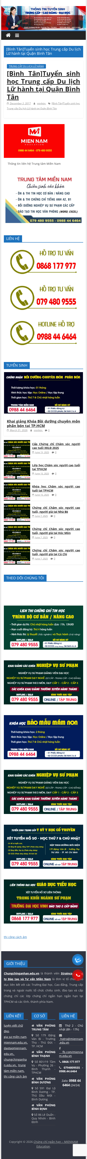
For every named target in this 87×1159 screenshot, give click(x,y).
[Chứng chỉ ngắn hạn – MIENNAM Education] (43, 8)
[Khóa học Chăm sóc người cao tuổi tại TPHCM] (17, 485)
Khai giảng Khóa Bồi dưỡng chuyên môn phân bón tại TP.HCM (43, 423)
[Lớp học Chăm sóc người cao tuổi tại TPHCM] (17, 463)
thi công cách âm (15, 937)
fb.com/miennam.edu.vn (71, 1054)
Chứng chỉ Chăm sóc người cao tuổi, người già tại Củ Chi (56, 552)
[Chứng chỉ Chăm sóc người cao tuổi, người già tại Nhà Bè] (17, 506)
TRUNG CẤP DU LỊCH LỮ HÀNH (26, 66)
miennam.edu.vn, (16, 1042)
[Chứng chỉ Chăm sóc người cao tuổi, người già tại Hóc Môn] (17, 527)
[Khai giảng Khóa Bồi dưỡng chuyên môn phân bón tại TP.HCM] (43, 374)
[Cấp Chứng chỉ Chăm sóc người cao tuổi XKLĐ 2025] (17, 442)
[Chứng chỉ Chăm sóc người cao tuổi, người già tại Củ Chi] (17, 548)
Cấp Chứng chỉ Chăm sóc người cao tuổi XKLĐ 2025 (56, 446)
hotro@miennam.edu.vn (71, 1040)
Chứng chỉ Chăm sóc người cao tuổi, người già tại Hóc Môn (56, 531)
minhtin (41, 103)
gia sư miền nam (15, 1037)
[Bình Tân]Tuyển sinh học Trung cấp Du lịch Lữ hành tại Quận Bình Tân (43, 85)
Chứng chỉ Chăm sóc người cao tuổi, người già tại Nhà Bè (56, 510)
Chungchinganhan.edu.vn (21, 973)
